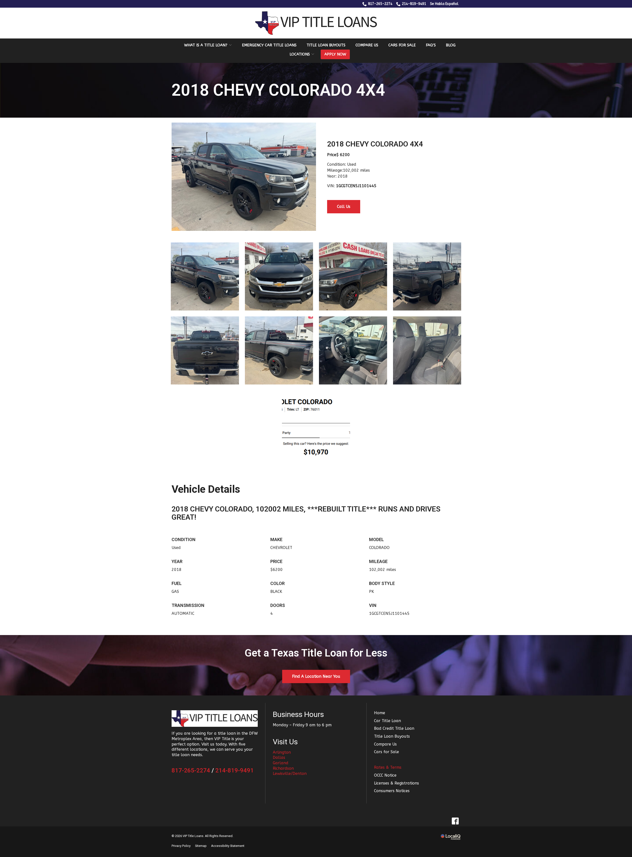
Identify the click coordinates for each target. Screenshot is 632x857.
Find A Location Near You (316, 676)
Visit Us (285, 741)
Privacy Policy (181, 846)
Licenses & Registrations (396, 783)
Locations (300, 54)
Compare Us (367, 45)
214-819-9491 (414, 4)
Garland (280, 763)
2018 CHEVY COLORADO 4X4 (278, 90)
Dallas (279, 757)
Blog (450, 45)
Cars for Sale (402, 45)
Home (379, 713)
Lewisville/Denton (290, 773)
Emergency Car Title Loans (269, 45)
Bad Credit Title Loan (394, 728)
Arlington (282, 752)
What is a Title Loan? (205, 45)
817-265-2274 (380, 4)
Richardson (283, 768)
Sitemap (201, 846)
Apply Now (335, 54)
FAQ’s (431, 45)
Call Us (343, 206)
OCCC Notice (385, 775)
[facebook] (455, 821)
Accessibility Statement (227, 846)
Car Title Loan (387, 720)
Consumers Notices (392, 790)
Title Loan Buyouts (326, 45)
